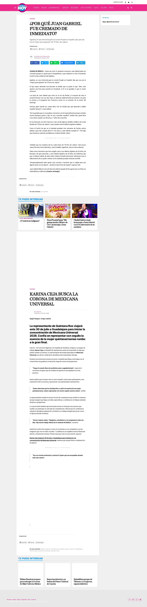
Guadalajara (79, 549)
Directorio (9, 599)
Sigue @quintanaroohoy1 (111, 22)
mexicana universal (44, 550)
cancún (48, 549)
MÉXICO (36, 8)
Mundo (19, 599)
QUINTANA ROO (54, 8)
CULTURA (104, 8)
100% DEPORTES (86, 8)
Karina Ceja (33, 550)
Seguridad (24, 599)
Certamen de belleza (58, 549)
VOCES (111, 8)
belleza (42, 549)
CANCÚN (65, 8)
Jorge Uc (38, 311)
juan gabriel (44, 191)
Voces (28, 599)
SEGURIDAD (74, 8)
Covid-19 (33, 599)
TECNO (96, 8)
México (14, 599)
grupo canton (69, 549)
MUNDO (44, 8)
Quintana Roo (55, 550)
